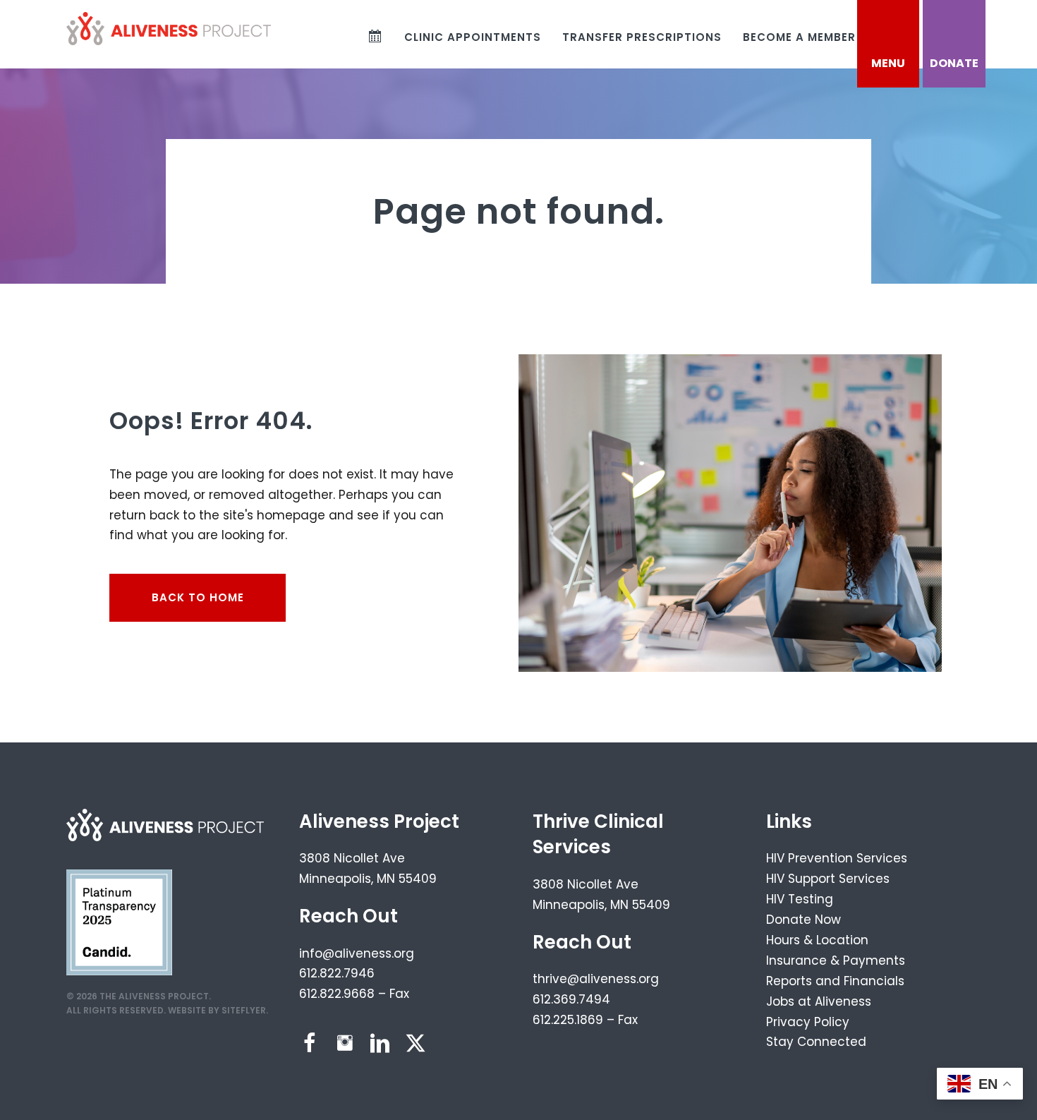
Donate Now (803, 919)
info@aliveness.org (356, 953)
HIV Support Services (828, 878)
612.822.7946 (337, 973)
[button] (309, 1043)
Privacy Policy (807, 1021)
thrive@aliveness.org (596, 978)
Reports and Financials (835, 981)
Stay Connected (816, 1041)
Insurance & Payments (835, 960)
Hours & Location (817, 940)
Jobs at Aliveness (818, 1001)
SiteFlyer (244, 1010)
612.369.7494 (571, 999)
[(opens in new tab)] (119, 921)
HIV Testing (799, 899)
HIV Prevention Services (836, 858)
